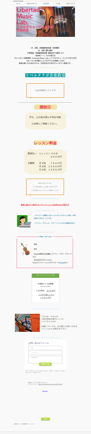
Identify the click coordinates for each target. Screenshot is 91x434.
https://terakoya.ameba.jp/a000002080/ (50, 384)
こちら (62, 262)
